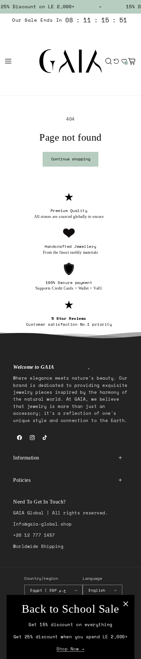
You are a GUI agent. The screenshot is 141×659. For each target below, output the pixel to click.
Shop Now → (70, 649)
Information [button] (26, 457)
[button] (8, 61)
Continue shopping (70, 159)
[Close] (126, 604)
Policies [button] (21, 480)
